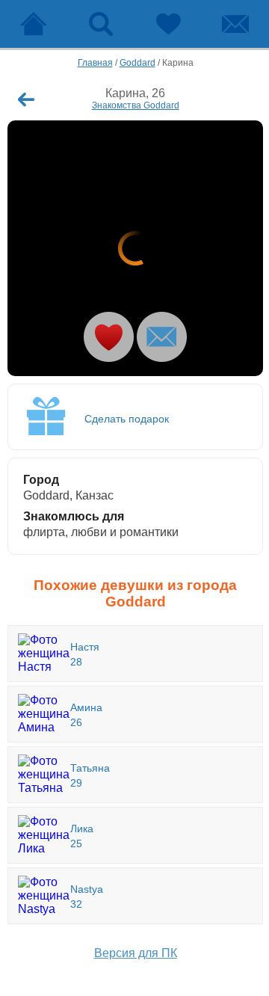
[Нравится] (109, 337)
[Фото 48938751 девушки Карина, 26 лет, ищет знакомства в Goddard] (135, 248)
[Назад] (26, 99)
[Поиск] (100, 24)
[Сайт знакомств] (33, 24)
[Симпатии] (168, 24)
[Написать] (162, 337)
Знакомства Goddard (135, 105)
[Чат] (235, 24)
